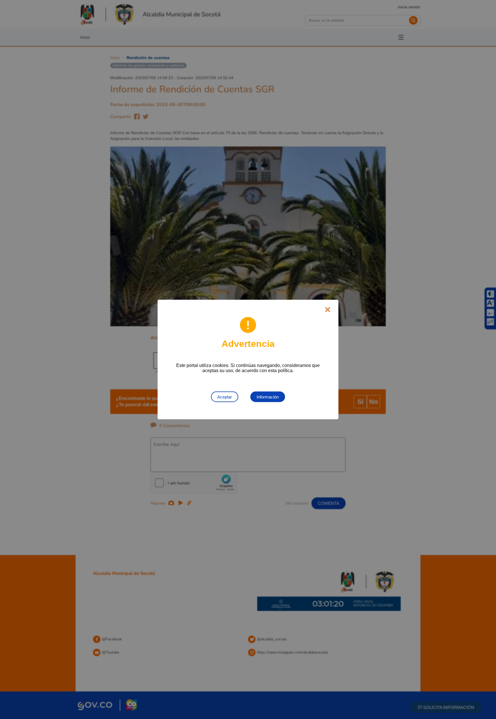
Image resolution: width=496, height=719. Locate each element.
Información (268, 396)
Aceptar (224, 396)
